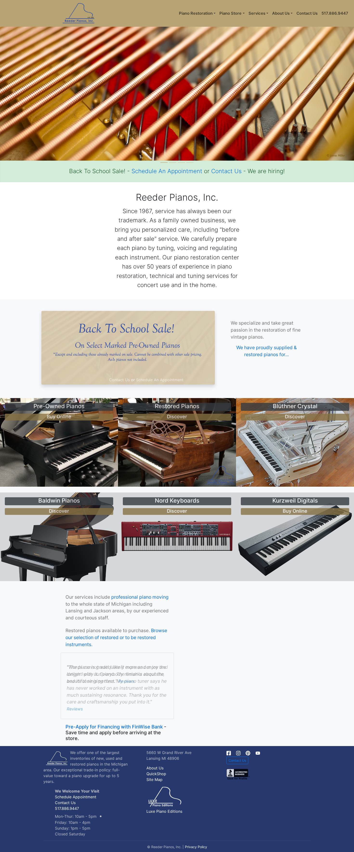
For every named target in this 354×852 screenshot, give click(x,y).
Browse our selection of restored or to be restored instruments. (116, 637)
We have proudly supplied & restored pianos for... (266, 351)
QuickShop (156, 773)
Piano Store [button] (230, 13)
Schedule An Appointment (166, 171)
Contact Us (307, 13)
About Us (155, 768)
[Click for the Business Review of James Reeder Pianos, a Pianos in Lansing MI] (237, 773)
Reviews (126, 691)
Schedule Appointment (75, 796)
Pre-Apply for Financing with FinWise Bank (114, 727)
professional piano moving (140, 597)
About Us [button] (281, 13)
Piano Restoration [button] (196, 13)
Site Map (154, 779)
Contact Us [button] (237, 760)
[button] (26, 80)
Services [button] (257, 13)
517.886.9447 (334, 13)
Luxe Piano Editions (164, 811)
